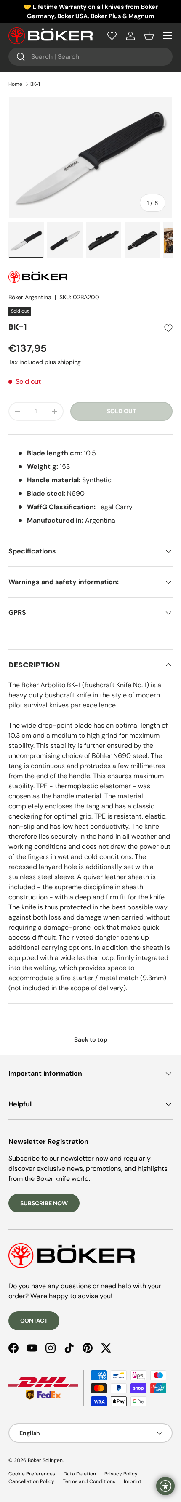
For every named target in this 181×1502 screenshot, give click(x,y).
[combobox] (90, 57)
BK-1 (35, 84)
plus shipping (63, 362)
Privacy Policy (121, 1473)
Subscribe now (44, 1203)
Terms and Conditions (89, 1481)
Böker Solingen (45, 1460)
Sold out (121, 411)
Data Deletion (80, 1473)
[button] (149, 36)
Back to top (90, 1039)
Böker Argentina (29, 297)
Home (15, 84)
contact (34, 1320)
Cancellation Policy (31, 1481)
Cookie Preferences (31, 1473)
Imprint (132, 1481)
